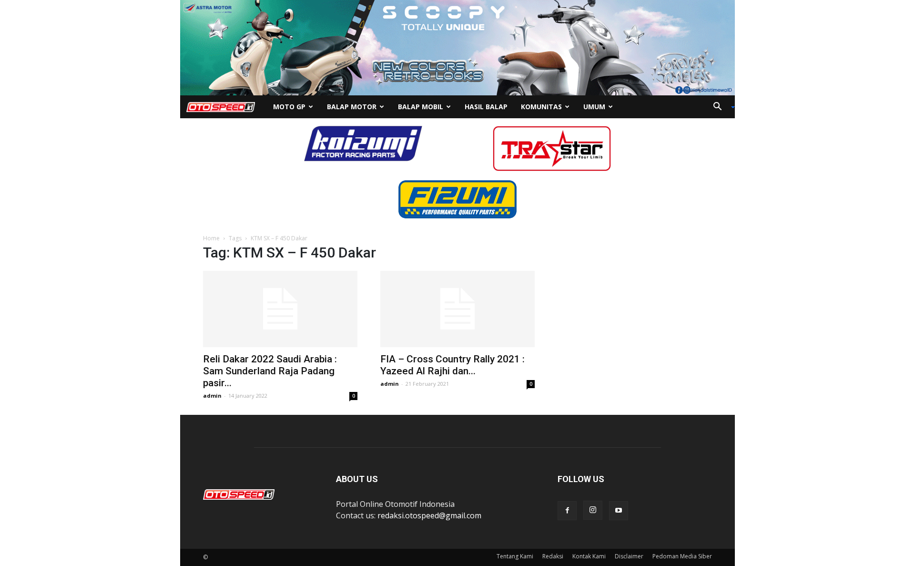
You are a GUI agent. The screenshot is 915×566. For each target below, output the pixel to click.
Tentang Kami (515, 556)
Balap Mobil (420, 106)
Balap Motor (351, 106)
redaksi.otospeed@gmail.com (429, 515)
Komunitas (541, 106)
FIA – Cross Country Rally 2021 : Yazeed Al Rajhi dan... (452, 365)
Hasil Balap (486, 106)
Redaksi (552, 556)
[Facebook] (567, 510)
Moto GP (289, 106)
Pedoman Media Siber (682, 556)
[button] (720, 107)
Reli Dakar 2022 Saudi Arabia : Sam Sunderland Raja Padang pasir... (270, 371)
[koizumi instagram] (363, 142)
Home (211, 238)
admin (212, 395)
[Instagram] (592, 510)
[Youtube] (618, 510)
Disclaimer (629, 556)
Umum (594, 106)
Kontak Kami (589, 556)
